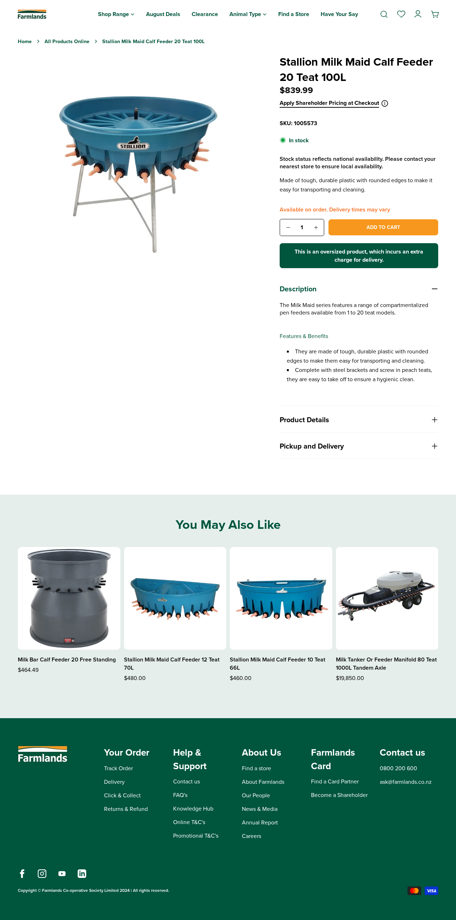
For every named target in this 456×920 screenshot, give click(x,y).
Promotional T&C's (195, 836)
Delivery (114, 782)
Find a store (256, 768)
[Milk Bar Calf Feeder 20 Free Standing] (69, 598)
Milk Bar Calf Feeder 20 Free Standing (67, 659)
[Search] (384, 14)
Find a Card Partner (335, 782)
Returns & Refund (126, 809)
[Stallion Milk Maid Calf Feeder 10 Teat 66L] (281, 598)
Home (25, 41)
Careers (251, 836)
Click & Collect (122, 795)
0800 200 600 (398, 768)
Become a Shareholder (339, 795)
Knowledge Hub (193, 809)
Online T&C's (189, 822)
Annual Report (260, 822)
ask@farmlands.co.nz (406, 782)
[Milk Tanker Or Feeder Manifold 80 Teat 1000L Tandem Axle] (387, 598)
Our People (256, 795)
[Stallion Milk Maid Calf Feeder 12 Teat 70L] (175, 598)
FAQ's (180, 795)
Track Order (118, 768)
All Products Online (67, 41)
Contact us (186, 782)
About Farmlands (263, 782)
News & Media (260, 809)
